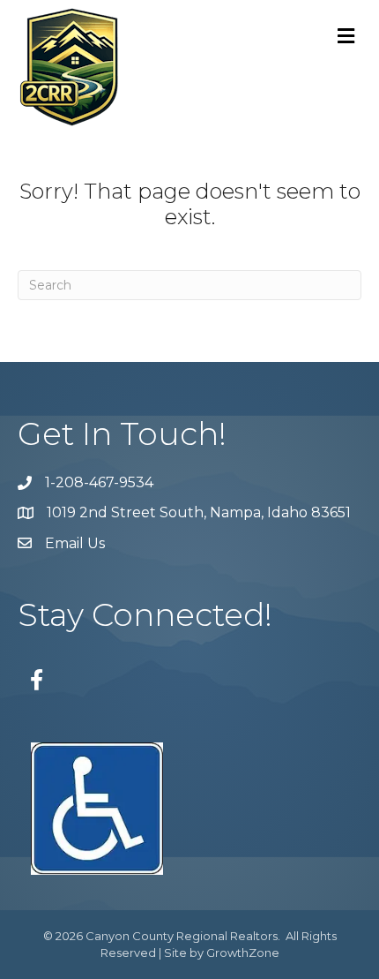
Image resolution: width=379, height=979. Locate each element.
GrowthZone (242, 952)
